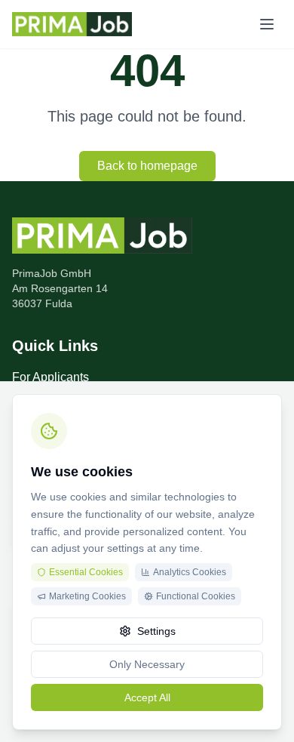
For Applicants (50, 377)
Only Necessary (147, 664)
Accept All (147, 697)
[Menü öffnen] (267, 24)
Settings (156, 631)
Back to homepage (147, 165)
